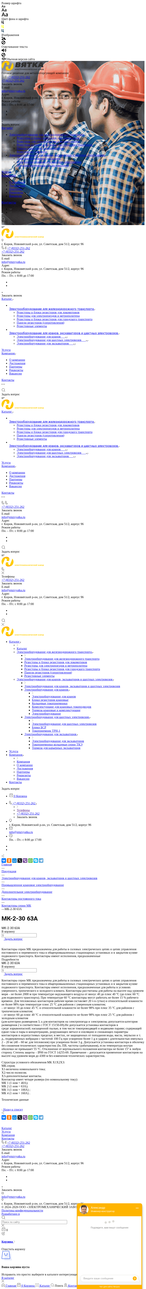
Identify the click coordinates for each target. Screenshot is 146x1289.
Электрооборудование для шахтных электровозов (49, 162)
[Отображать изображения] (4, 38)
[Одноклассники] (9, 860)
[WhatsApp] (30, 860)
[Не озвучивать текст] (3, 55)
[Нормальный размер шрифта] (4, 10)
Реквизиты (16, 192)
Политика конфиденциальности (22, 1210)
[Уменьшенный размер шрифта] (3, 6)
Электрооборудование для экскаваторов (43, 165)
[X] (19, 860)
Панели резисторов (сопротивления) (40, 148)
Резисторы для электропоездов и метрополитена (48, 141)
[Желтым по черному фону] (3, 27)
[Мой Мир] (14, 860)
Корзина (8, 1241)
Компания (9, 175)
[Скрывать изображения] (3, 43)
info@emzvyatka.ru (13, 91)
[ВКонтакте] (10, 209)
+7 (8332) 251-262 (18, 77)
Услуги (6, 172)
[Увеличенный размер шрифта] (5, 15)
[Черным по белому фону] (3, 23)
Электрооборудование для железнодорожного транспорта (47, 134)
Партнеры (15, 189)
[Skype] (35, 860)
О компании (17, 182)
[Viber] (25, 860)
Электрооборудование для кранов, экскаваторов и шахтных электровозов (57, 155)
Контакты (9, 202)
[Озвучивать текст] (4, 51)
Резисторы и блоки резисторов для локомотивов (48, 138)
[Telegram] (10, 212)
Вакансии (15, 195)
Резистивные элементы (32, 151)
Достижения (17, 185)
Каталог (7, 128)
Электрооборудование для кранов (39, 158)
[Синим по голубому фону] (3, 31)
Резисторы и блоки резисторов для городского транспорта (54, 144)
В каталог (8, 1277)
